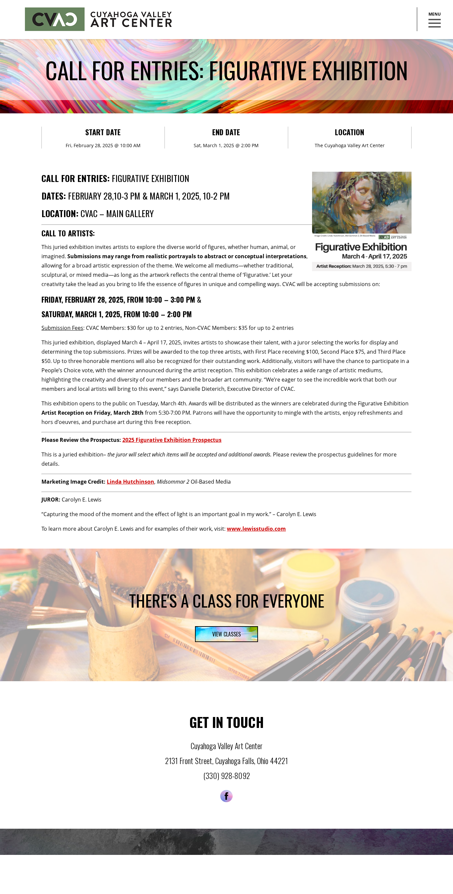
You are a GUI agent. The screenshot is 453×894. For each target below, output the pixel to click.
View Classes (226, 634)
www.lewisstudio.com (256, 528)
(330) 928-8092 (226, 775)
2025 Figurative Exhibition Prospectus (172, 440)
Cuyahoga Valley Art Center (98, 19)
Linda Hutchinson (130, 481)
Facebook (226, 796)
